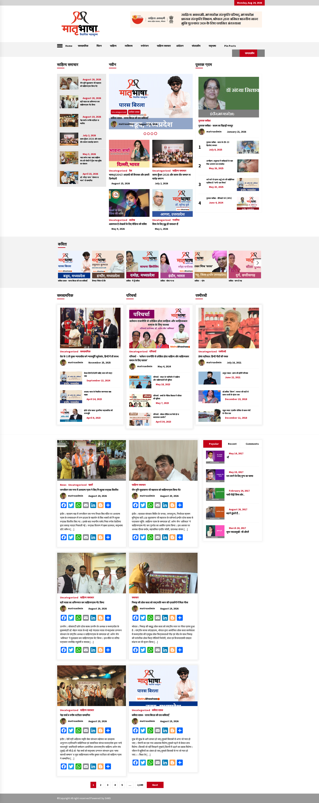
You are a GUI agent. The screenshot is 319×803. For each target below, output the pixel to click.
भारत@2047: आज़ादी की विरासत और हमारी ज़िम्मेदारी (129, 176)
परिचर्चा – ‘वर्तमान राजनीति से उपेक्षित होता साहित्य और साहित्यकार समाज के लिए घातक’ (159, 358)
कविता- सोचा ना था (167, 280)
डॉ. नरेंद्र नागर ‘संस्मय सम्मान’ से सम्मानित (89, 179)
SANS (108, 798)
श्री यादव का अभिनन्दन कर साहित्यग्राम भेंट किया (90, 103)
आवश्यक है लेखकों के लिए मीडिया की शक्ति (128, 224)
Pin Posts (230, 45)
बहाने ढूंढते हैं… (233, 513)
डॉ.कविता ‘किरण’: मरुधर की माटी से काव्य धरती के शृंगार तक (235, 393)
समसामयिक (83, 45)
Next (257, 262)
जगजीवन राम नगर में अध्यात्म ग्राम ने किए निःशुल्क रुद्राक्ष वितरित (89, 489)
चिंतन (99, 45)
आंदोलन (179, 45)
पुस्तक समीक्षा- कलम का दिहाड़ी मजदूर (215, 125)
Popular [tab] (214, 443)
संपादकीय (196, 45)
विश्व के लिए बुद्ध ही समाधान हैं (165, 224)
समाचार (135, 597)
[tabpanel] (151, 101)
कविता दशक (157, 709)
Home (68, 45)
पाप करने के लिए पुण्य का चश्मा (239, 476)
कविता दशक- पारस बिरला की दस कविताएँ (72, 280)
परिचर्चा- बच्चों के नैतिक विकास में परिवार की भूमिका (167, 397)
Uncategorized (119, 112)
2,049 (140, 785)
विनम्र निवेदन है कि (99, 280)
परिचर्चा (131, 295)
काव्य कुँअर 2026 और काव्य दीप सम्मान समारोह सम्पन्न (91, 140)
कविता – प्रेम (200, 280)
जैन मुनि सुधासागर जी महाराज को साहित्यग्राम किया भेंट (90, 84)
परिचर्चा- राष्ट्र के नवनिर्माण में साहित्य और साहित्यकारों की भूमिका (166, 378)
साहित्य (113, 45)
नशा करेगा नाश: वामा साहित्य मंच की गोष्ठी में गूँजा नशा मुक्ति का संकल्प (91, 160)
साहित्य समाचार (164, 45)
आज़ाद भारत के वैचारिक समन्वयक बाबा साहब (97, 393)
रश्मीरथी (201, 295)
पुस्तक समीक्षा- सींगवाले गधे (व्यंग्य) (219, 198)
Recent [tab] (232, 443)
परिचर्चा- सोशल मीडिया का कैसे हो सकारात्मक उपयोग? (166, 416)
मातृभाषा (212, 45)
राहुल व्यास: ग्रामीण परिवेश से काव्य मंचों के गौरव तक (236, 412)
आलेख (132, 219)
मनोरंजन (145, 45)
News (63, 484)
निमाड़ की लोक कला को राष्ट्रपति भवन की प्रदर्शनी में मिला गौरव (160, 602)
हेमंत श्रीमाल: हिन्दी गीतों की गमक (213, 356)
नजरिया (175, 219)
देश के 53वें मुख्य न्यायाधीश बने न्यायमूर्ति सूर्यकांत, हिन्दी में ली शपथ (89, 356)
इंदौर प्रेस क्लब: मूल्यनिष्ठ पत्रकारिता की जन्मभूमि (98, 412)
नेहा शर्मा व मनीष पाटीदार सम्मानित (89, 122)
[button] (236, 53)
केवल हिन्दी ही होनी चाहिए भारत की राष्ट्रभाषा (98, 374)
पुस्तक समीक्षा (204, 120)
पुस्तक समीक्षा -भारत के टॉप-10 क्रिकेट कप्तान (217, 144)
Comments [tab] (252, 443)
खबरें (90, 484)
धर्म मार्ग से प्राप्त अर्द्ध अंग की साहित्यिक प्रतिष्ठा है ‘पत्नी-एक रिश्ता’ (220, 181)
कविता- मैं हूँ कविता (133, 280)
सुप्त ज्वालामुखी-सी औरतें (237, 532)
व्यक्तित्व (129, 45)
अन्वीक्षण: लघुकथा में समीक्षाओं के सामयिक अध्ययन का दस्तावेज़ (219, 162)
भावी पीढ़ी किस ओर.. (235, 494)
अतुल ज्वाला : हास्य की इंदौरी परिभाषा (235, 373)
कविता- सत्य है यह (235, 280)
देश (130, 170)
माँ (227, 457)
